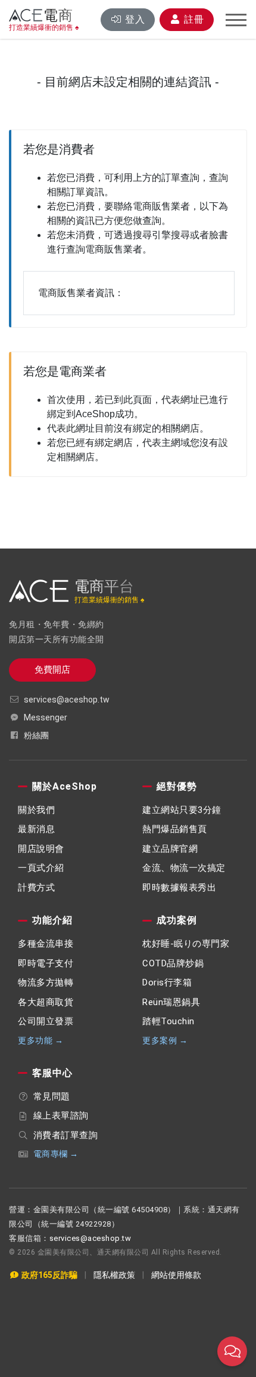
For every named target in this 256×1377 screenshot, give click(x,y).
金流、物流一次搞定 (184, 867)
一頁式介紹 (41, 867)
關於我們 (36, 810)
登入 (135, 19)
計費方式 (36, 887)
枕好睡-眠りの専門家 (185, 943)
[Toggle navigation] (236, 20)
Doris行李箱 (167, 982)
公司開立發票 (45, 1021)
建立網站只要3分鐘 (181, 810)
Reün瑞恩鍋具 (171, 1002)
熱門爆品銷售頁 (174, 829)
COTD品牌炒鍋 (173, 963)
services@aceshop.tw (67, 699)
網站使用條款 (176, 1275)
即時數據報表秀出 (179, 887)
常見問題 (51, 1096)
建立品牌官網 (170, 848)
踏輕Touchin (168, 1021)
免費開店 (52, 669)
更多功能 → (40, 1040)
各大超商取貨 (45, 1002)
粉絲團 (36, 735)
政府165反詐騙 (48, 1275)
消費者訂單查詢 (65, 1135)
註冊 (192, 19)
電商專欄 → (56, 1154)
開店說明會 (41, 848)
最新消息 (36, 829)
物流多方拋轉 (45, 982)
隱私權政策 (114, 1275)
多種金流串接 (45, 943)
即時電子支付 (45, 963)
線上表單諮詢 (61, 1115)
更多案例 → (165, 1040)
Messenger (45, 717)
